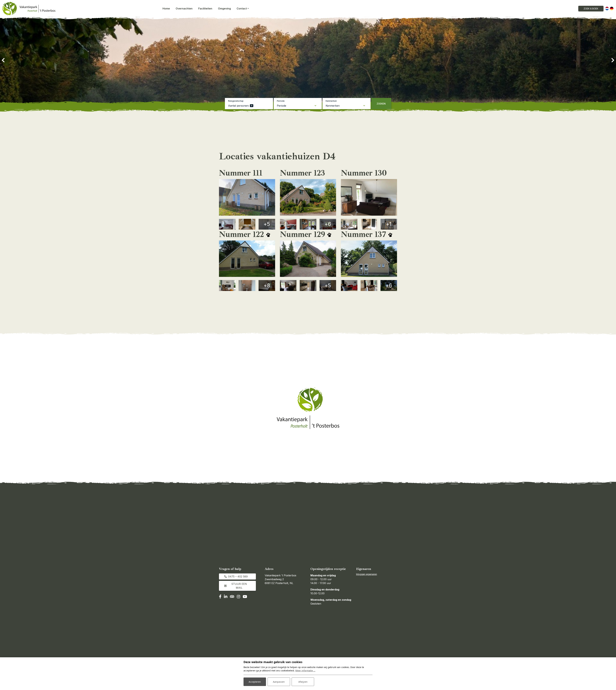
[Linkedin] (225, 597)
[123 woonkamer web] (288, 285)
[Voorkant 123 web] (308, 197)
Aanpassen (279, 681)
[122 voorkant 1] (247, 258)
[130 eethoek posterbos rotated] (349, 224)
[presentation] (3, 60)
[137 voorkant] (369, 258)
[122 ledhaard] (227, 285)
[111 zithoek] (227, 224)
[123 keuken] (308, 224)
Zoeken (381, 103)
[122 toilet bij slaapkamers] (247, 285)
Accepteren (255, 681)
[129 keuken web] (308, 285)
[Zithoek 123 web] (288, 224)
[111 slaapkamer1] (247, 224)
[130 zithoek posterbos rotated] (369, 197)
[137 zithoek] (369, 285)
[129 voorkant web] (308, 258)
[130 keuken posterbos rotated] (369, 224)
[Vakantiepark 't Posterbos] (28, 8)
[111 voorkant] (247, 197)
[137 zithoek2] (349, 285)
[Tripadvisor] (232, 597)
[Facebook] (220, 597)
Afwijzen (303, 681)
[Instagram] (238, 597)
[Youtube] (245, 597)
